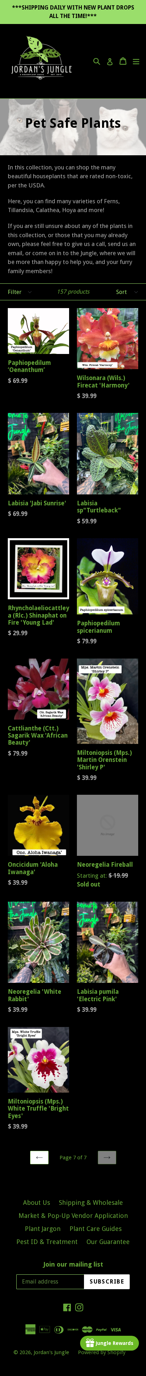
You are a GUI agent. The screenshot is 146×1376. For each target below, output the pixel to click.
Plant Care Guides (95, 1228)
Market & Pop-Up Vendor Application (73, 1215)
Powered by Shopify (101, 1352)
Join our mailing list (73, 1264)
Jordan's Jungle (51, 1352)
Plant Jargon (43, 1228)
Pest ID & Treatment (47, 1241)
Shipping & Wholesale (91, 1202)
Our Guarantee (108, 1241)
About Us (36, 1202)
